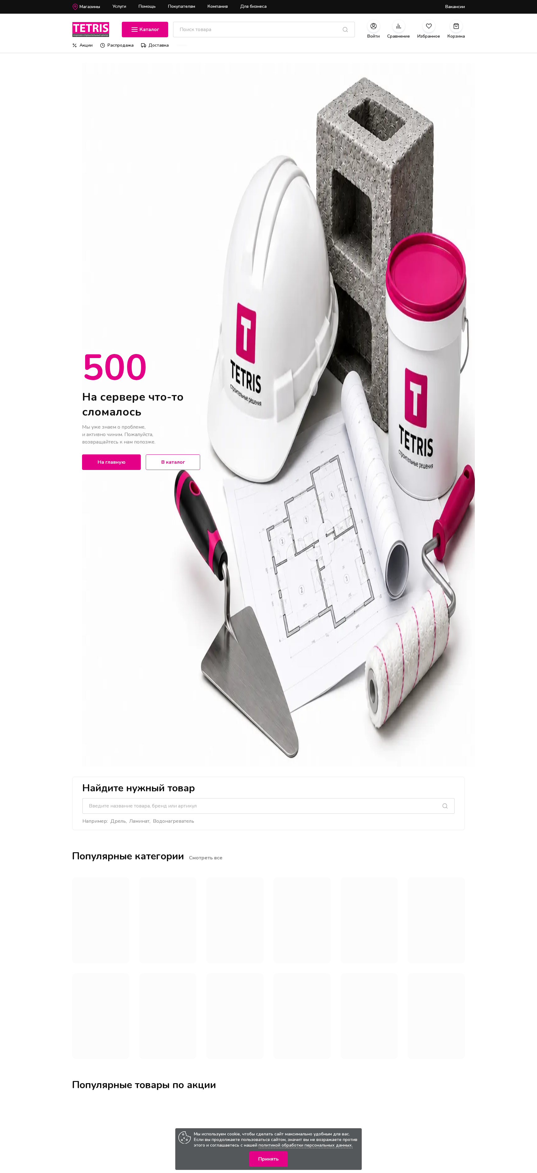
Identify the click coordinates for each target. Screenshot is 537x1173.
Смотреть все (206, 857)
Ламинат (139, 821)
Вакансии (455, 7)
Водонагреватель (173, 821)
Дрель (118, 821)
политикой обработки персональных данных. (306, 1145)
